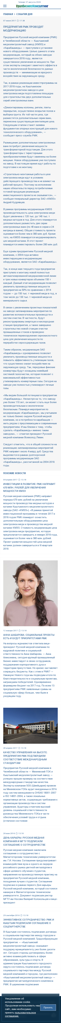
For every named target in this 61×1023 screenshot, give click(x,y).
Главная (8, 14)
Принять (48, 1007)
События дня (24, 14)
